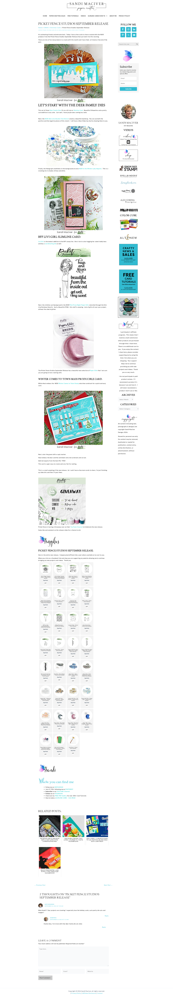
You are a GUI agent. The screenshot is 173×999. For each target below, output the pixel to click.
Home (45, 16)
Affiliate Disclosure (89, 993)
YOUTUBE (60, 791)
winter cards (75, 30)
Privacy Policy (124, 16)
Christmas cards (50, 30)
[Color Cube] (128, 224)
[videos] (128, 139)
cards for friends (42, 30)
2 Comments (82, 30)
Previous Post (40, 885)
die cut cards (58, 30)
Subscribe (128, 89)
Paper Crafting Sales (57, 16)
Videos (83, 16)
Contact (100, 993)
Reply (107, 916)
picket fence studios (66, 30)
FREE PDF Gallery (61, 796)
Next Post (108, 885)
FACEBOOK (59, 793)
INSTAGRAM (58, 787)
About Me (113, 16)
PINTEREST (69, 789)
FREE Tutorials (73, 16)
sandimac (53, 917)
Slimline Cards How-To (96, 16)
